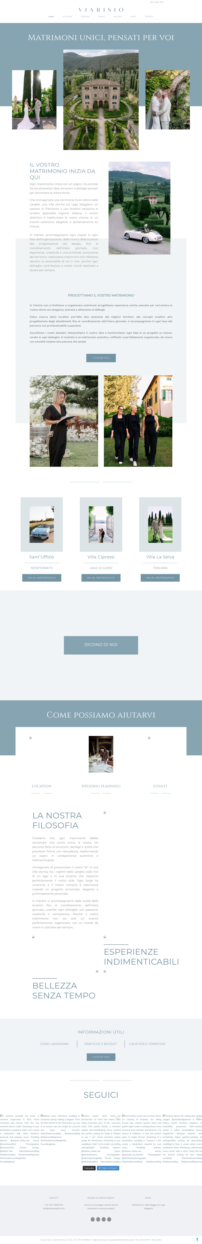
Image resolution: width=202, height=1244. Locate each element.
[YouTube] (109, 1219)
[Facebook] (93, 1219)
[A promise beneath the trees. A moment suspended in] (19, 1139)
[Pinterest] (104, 1219)
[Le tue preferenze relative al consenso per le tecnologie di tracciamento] (197, 1239)
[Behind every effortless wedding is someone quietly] (60, 1139)
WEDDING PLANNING (101, 786)
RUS (162, 2)
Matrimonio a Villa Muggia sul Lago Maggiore (148, 1206)
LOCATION (42, 786)
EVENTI (160, 786)
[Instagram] (98, 1219)
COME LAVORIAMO (54, 1044)
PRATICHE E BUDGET (101, 1044)
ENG (156, 2)
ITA (151, 2)
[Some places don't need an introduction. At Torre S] (101, 1139)
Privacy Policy (157, 1240)
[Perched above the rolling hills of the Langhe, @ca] (182, 1139)
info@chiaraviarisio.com (54, 1208)
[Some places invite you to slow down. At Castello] (141, 1139)
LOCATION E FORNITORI (147, 1044)
